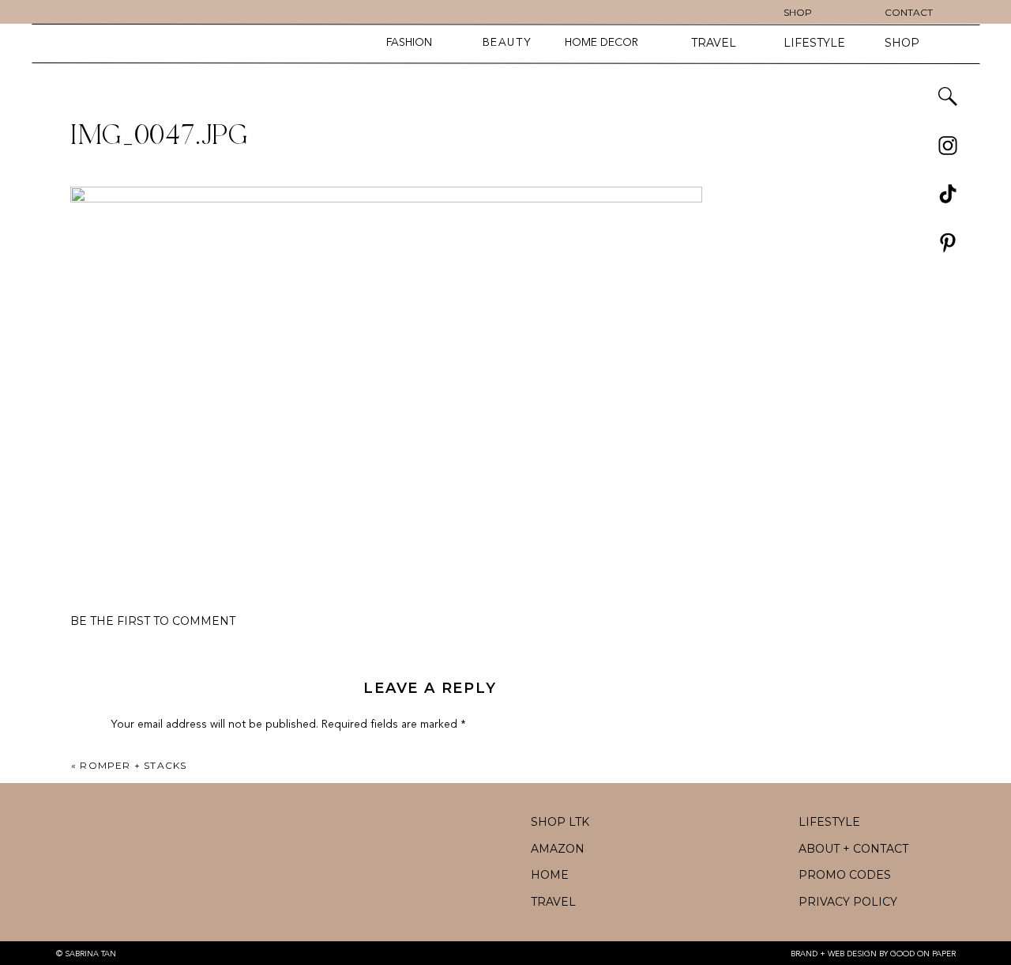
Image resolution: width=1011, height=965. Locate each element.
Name (129, 953)
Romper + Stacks (133, 765)
